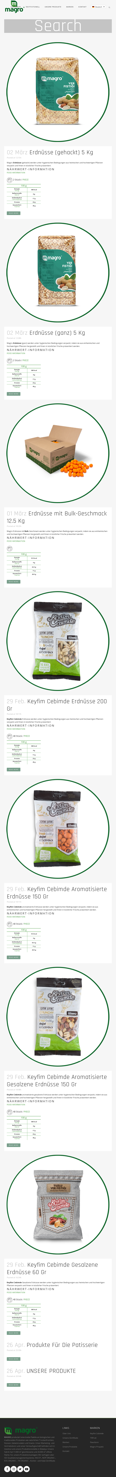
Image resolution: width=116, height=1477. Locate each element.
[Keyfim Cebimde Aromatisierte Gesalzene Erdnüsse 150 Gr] (58, 1017)
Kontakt (66, 1451)
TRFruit (93, 1438)
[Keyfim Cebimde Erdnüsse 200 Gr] (58, 641)
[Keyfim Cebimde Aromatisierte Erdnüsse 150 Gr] (58, 829)
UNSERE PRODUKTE (51, 1371)
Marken (66, 1442)
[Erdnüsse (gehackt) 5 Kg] (58, 92)
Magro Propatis (97, 1446)
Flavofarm (94, 1442)
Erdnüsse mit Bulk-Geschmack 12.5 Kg (57, 517)
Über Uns (67, 1433)
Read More (13, 213)
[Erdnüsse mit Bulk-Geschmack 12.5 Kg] (58, 453)
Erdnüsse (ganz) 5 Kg (57, 333)
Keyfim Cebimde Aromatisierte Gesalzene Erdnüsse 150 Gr (57, 1080)
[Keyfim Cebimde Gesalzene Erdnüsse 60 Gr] (58, 1205)
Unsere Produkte (70, 1446)
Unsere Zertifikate (70, 1438)
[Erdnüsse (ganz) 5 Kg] (58, 273)
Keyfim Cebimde (14, 1282)
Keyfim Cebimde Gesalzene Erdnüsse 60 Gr (52, 1268)
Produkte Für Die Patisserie (62, 1345)
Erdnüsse (17, 162)
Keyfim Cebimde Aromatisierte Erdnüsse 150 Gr (57, 893)
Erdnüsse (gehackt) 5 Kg (61, 152)
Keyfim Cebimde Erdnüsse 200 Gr (57, 705)
